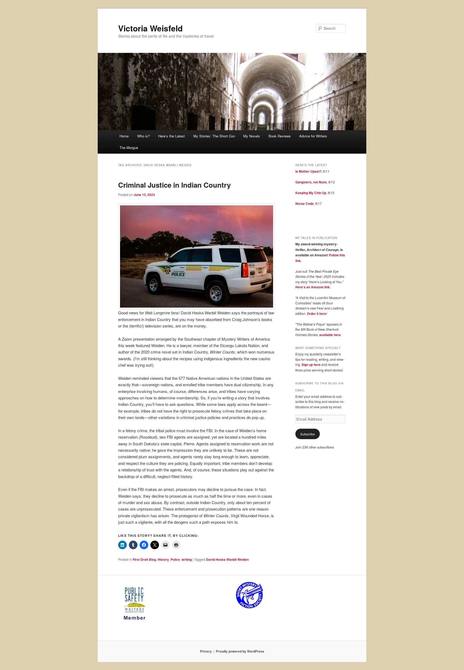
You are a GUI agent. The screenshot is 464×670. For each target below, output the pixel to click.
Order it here (316, 313)
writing (187, 559)
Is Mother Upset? (308, 171)
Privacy (206, 651)
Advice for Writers (313, 136)
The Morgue (128, 147)
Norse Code (304, 203)
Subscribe (307, 434)
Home (124, 136)
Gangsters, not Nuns (311, 182)
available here (330, 334)
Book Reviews (280, 136)
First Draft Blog (144, 559)
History (163, 559)
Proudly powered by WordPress (240, 651)
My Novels (251, 136)
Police (175, 559)
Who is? (143, 136)
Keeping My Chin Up (310, 192)
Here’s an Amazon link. (313, 287)
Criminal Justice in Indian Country (174, 185)
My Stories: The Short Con (214, 136)
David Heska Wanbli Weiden (227, 559)
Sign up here (311, 364)
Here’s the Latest (171, 136)
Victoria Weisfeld (150, 28)
